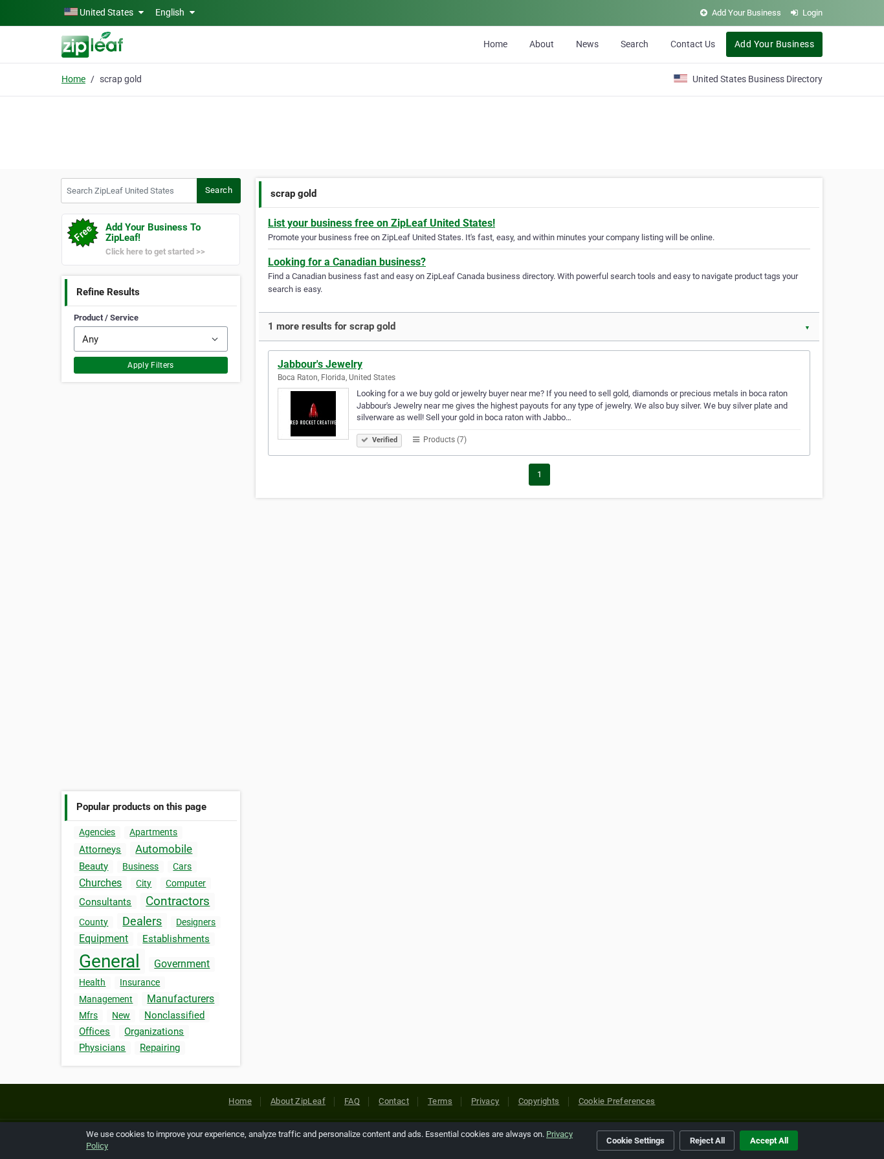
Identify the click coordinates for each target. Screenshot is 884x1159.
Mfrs (88, 1015)
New (121, 1015)
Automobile (163, 848)
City (143, 883)
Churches (100, 883)
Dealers (142, 921)
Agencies (97, 832)
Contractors (178, 901)
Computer (186, 883)
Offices (94, 1031)
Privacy (485, 1101)
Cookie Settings (635, 1140)
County (93, 922)
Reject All (707, 1140)
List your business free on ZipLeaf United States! (381, 223)
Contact (394, 1101)
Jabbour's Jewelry (320, 364)
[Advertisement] (442, 131)
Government (182, 964)
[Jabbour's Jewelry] (317, 416)
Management (106, 999)
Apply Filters (150, 365)
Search (634, 44)
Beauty (93, 866)
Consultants (105, 902)
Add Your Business (774, 44)
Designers (195, 922)
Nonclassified (174, 1015)
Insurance (140, 982)
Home (495, 44)
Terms (440, 1101)
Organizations (154, 1031)
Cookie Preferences (617, 1101)
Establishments (176, 939)
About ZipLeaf (298, 1101)
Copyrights (539, 1101)
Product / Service (106, 317)
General (109, 961)
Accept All (769, 1140)
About (541, 44)
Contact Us (692, 44)
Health (92, 982)
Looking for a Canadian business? (347, 262)
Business (140, 866)
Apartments (153, 832)
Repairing (160, 1047)
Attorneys (100, 849)
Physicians (102, 1047)
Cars (182, 866)
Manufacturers (180, 999)
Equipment (103, 938)
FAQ (352, 1101)
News (587, 44)
